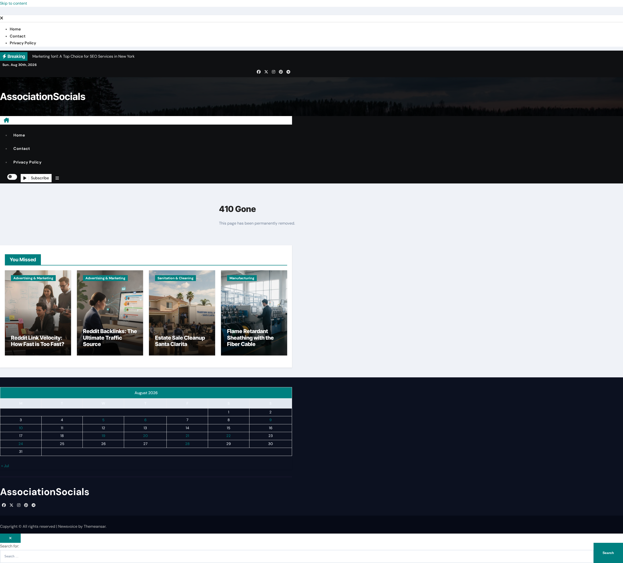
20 (145, 435)
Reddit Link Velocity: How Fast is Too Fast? (37, 341)
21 (187, 435)
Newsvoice (67, 526)
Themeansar (95, 526)
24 (20, 443)
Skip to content (13, 3)
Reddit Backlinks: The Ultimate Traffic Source (110, 337)
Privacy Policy (23, 42)
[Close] (1, 18)
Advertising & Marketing (33, 278)
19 (103, 435)
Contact (18, 36)
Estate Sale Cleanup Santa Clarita (180, 341)
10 (21, 427)
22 (228, 435)
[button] (57, 178)
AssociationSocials (42, 96)
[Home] (6, 120)
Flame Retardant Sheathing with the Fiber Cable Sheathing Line (250, 341)
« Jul (5, 465)
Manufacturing (241, 278)
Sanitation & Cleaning (175, 278)
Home (15, 29)
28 (187, 443)
